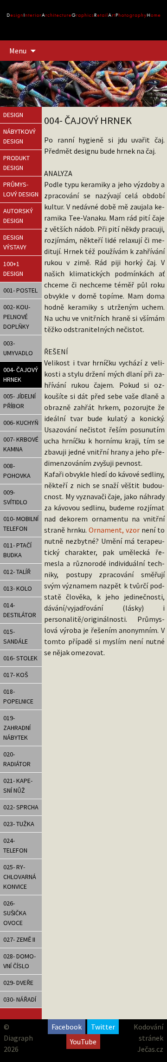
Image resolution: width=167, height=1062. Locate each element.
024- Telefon (15, 845)
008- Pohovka (17, 471)
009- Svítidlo (15, 497)
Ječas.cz (150, 1049)
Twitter (103, 1026)
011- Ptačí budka (17, 550)
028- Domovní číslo (19, 961)
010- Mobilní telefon (21, 524)
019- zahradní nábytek (17, 728)
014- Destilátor (19, 610)
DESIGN (13, 115)
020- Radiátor (17, 759)
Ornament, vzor (115, 529)
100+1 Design (13, 269)
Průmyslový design (21, 189)
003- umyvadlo (18, 348)
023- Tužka (18, 824)
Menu (17, 50)
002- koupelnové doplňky (16, 317)
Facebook (66, 1026)
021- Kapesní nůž (17, 785)
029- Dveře (18, 982)
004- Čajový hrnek (20, 374)
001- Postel (20, 290)
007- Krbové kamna (21, 444)
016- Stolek (20, 658)
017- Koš (15, 675)
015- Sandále (15, 636)
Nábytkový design (19, 136)
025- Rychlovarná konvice (19, 877)
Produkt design (16, 163)
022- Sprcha (21, 807)
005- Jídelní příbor (19, 401)
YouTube (83, 1041)
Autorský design (18, 216)
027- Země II (19, 939)
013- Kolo (17, 588)
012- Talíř (17, 571)
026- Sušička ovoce (14, 913)
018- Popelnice (18, 696)
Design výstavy (14, 242)
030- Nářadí (19, 999)
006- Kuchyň (21, 422)
